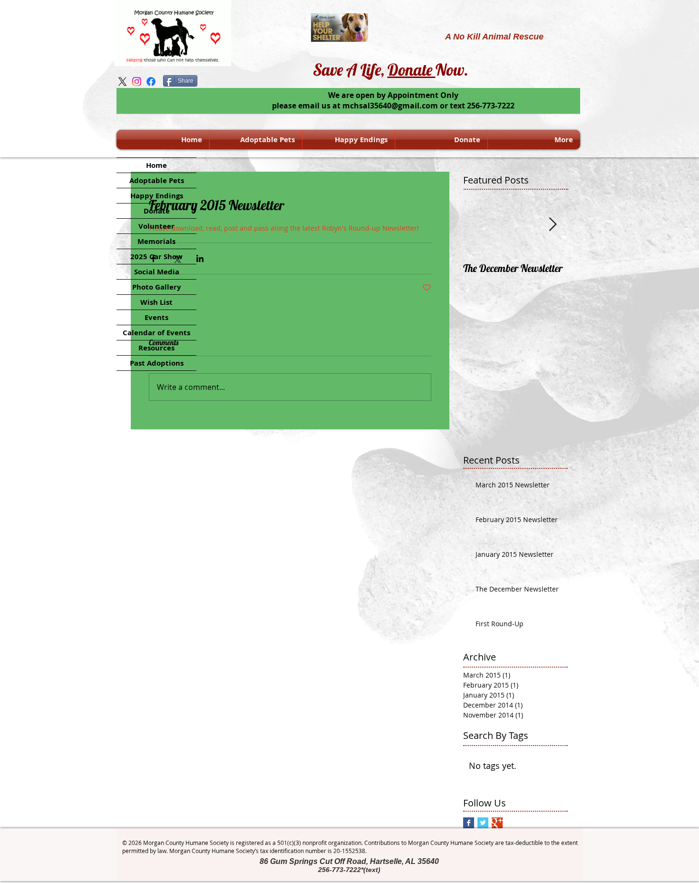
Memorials (156, 241)
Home (156, 165)
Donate (412, 69)
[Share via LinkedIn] (199, 258)
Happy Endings (156, 196)
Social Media (156, 272)
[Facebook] (151, 81)
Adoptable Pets (156, 180)
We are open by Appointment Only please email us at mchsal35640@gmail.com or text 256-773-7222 (393, 100)
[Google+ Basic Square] (497, 822)
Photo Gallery (156, 287)
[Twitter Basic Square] (482, 822)
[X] (122, 81)
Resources (156, 348)
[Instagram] (137, 81)
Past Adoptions (157, 363)
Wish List (156, 302)
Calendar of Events (156, 333)
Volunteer (156, 226)
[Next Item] (552, 224)
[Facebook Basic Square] (468, 822)
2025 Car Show (156, 257)
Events (156, 317)
